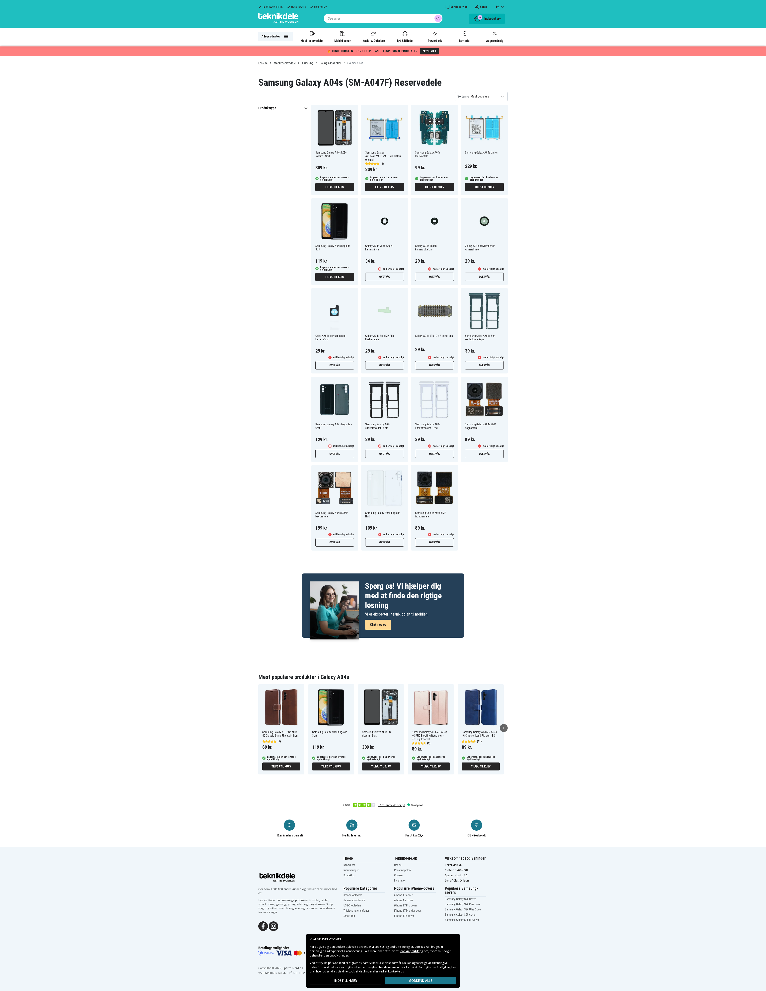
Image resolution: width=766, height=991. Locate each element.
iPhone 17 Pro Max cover (408, 910)
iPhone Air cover (403, 900)
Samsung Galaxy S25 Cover (460, 914)
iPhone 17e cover (404, 915)
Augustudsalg (494, 40)
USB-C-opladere (352, 905)
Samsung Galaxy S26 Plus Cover (463, 904)
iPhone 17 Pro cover (405, 905)
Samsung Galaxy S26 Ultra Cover (463, 909)
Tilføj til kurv (334, 187)
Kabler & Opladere (373, 40)
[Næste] (504, 728)
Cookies (399, 875)
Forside (263, 63)
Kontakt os (350, 875)
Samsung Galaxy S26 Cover (460, 899)
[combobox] (383, 18)
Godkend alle (420, 980)
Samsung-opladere (354, 900)
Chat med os (378, 625)
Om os (398, 865)
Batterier (464, 40)
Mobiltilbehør (342, 40)
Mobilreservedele (312, 40)
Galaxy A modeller (330, 63)
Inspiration (400, 880)
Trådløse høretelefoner (356, 910)
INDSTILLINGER (345, 980)
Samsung (307, 63)
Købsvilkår (349, 865)
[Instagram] (273, 926)
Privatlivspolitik (402, 870)
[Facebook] (263, 926)
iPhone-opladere (353, 895)
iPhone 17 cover (403, 895)
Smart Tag (349, 915)
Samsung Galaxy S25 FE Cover (462, 919)
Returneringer (351, 870)
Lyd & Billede (405, 40)
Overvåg (384, 276)
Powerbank (435, 40)
